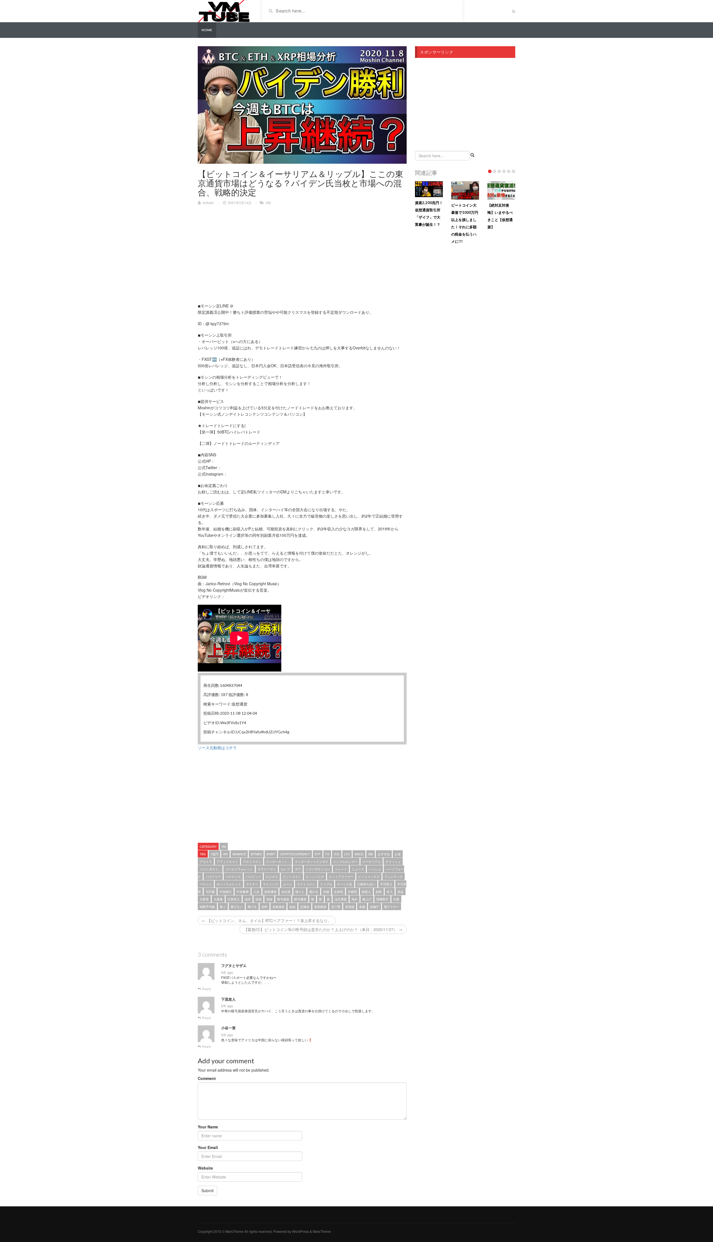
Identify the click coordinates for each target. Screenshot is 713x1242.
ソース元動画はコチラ (217, 747)
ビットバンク (315, 876)
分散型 (352, 891)
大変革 (204, 899)
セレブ (285, 869)
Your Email (208, 1147)
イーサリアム (371, 861)
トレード (341, 869)
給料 (265, 906)
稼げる (252, 906)
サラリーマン (267, 869)
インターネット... (278, 861)
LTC (347, 854)
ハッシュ (375, 869)
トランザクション (318, 869)
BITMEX (256, 854)
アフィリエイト (227, 861)
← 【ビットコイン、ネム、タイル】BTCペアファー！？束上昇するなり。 (266, 920)
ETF (318, 854)
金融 (362, 906)
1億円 (214, 854)
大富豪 (218, 899)
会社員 (285, 891)
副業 (379, 891)
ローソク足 (344, 884)
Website (205, 1168)
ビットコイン (292, 876)
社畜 (396, 899)
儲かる (313, 891)
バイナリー (213, 876)
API (225, 854)
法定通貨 (340, 899)
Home (207, 30)
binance (239, 854)
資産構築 (320, 906)
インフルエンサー (345, 861)
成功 (248, 899)
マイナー (252, 884)
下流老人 (228, 999)
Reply (206, 989)
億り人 (299, 891)
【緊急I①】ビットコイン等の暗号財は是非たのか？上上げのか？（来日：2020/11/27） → (323, 929)
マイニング (270, 884)
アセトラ (206, 861)
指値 (269, 899)
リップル (326, 884)
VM (268, 202)
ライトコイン (306, 884)
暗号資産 (283, 899)
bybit (271, 854)
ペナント (206, 884)
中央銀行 (225, 891)
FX (327, 854)
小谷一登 (228, 1027)
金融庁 (374, 906)
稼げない (237, 906)
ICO (337, 854)
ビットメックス (369, 876)
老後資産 (278, 906)
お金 (398, 854)
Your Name (208, 1127)
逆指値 (349, 906)
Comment (207, 1078)
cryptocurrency (295, 854)
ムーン (287, 884)
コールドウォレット (239, 869)
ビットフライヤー (341, 876)
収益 (400, 891)
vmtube (208, 202)
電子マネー (391, 906)
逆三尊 (335, 906)
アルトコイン (252, 861)
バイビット (253, 876)
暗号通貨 (300, 899)
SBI (370, 854)
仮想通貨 (270, 891)
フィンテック (393, 876)
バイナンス (233, 876)
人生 (256, 891)
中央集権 (242, 891)
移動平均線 (207, 906)
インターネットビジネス (311, 861)
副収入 (366, 891)
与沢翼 (210, 891)
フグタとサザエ (233, 965)
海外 (354, 899)
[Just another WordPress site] (224, 10)
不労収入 (386, 884)
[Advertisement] (244, 250)
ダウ (298, 869)
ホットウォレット (229, 884)
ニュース (358, 869)
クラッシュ (393, 861)
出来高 (338, 891)
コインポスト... (210, 869)
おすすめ (384, 854)
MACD (359, 854)
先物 (326, 891)
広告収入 (234, 899)
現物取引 (382, 899)
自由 (292, 906)
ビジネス (272, 876)
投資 (258, 899)
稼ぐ (223, 906)
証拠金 (304, 906)
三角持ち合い (366, 884)
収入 (390, 891)
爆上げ (367, 899)
